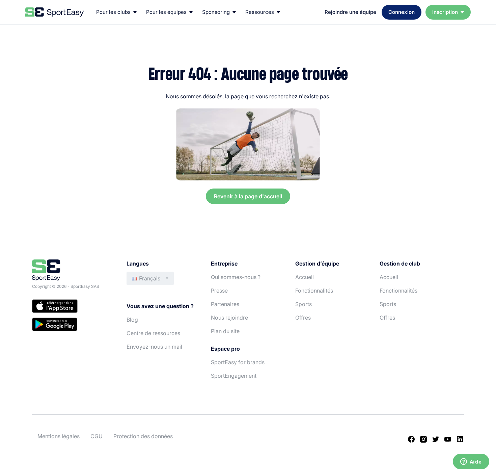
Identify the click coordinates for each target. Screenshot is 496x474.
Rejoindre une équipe (350, 12)
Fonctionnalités (314, 290)
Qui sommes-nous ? (235, 277)
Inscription (445, 12)
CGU (96, 436)
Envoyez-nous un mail (154, 346)
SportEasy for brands (238, 362)
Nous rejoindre (229, 317)
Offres (303, 317)
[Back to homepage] (54, 12)
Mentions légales (58, 436)
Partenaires (225, 304)
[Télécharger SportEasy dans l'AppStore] (72, 307)
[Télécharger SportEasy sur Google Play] (72, 325)
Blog (132, 319)
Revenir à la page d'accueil (248, 196)
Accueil (304, 277)
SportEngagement (233, 375)
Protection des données (143, 436)
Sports (303, 304)
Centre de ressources (153, 333)
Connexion (401, 12)
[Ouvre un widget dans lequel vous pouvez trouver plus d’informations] (470, 462)
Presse (219, 290)
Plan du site (225, 331)
